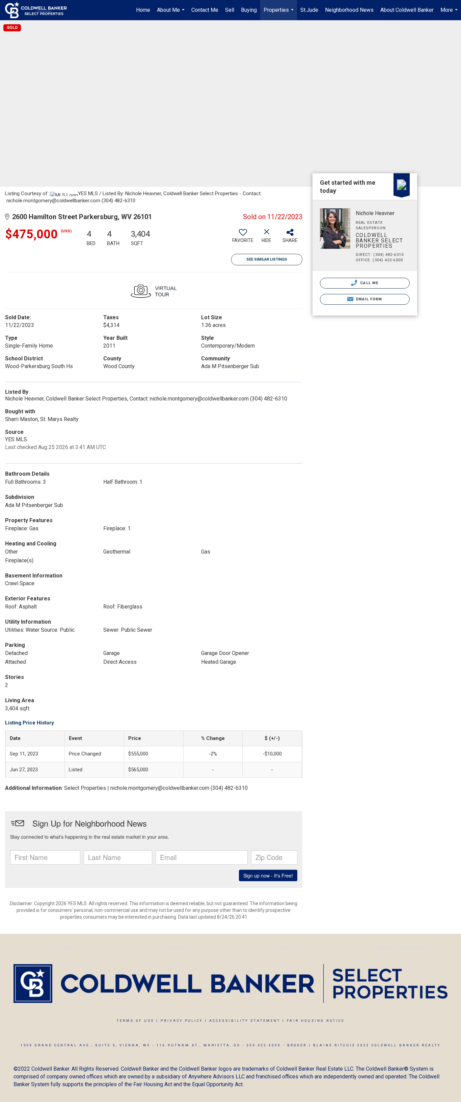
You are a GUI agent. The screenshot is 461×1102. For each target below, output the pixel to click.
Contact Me (204, 10)
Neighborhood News (349, 10)
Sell (229, 10)
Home (143, 10)
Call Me (368, 283)
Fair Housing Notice (316, 1020)
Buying (249, 10)
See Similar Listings (266, 259)
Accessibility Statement (244, 1020)
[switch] (243, 238)
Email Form (368, 299)
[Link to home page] (39, 10)
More (449, 13)
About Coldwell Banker (407, 10)
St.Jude (309, 10)
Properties (279, 13)
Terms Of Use (135, 1020)
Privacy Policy (182, 1020)
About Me (171, 13)
